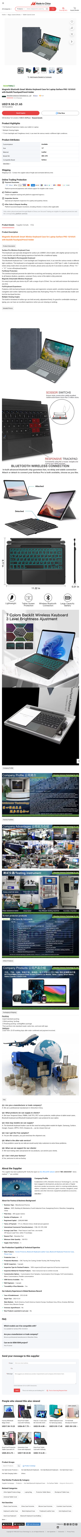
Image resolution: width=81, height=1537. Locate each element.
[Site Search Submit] (52, 9)
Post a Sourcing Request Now (57, 1390)
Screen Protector (20, 1252)
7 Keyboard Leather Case (47, 1511)
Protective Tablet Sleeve (43, 1492)
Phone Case (8, 1254)
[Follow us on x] (68, 1524)
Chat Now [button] (61, 113)
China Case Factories (27, 1506)
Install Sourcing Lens (11, 1527)
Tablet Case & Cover (29, 15)
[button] (3, 3)
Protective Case (68, 1252)
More (3, 1519)
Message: (10, 1374)
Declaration (61, 1531)
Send (16, 1390)
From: (11, 1363)
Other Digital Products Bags (12, 1492)
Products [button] (20, 9)
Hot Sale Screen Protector (10, 1470)
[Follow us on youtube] (73, 1524)
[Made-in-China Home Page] (40, 3)
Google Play (19, 1524)
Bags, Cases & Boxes (14, 15)
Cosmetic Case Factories (64, 1506)
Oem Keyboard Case (65, 1511)
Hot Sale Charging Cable (9, 1473)
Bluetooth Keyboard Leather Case (38, 1252)
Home (4, 15)
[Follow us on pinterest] (76, 1524)
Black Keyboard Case (28, 1511)
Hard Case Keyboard (10, 1516)
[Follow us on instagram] (71, 1524)
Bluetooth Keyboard (56, 1252)
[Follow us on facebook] (65, 1524)
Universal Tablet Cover (10, 1497)
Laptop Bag (28, 1492)
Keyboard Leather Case (11, 1511)
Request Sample (37, 118)
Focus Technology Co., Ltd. (26, 1531)
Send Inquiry (20, 113)
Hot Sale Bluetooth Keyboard (49, 1470)
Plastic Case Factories (10, 1506)
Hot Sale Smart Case (66, 1470)
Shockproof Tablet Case (62, 1492)
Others (23, 1473)
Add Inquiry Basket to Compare (41, 77)
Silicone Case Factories (45, 1506)
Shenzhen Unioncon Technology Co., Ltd (19, 96)
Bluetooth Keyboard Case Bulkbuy (30, 1516)
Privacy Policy (70, 1531)
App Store (7, 1524)
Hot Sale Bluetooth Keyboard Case (31, 1470)
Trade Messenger (33, 1524)
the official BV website (47, 1172)
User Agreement (51, 1531)
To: (12, 1368)
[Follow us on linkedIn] (58, 1527)
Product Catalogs (29, 1466)
